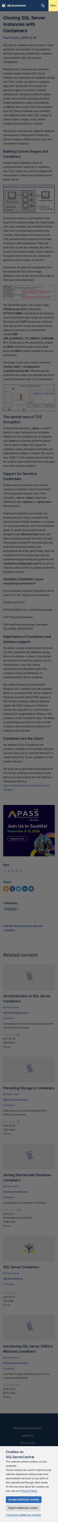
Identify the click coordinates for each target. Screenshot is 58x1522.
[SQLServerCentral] (3, 5)
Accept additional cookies (23, 1499)
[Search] (42, 5)
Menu (53, 5)
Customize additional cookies (23, 1515)
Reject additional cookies (23, 1507)
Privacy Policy (28, 1490)
